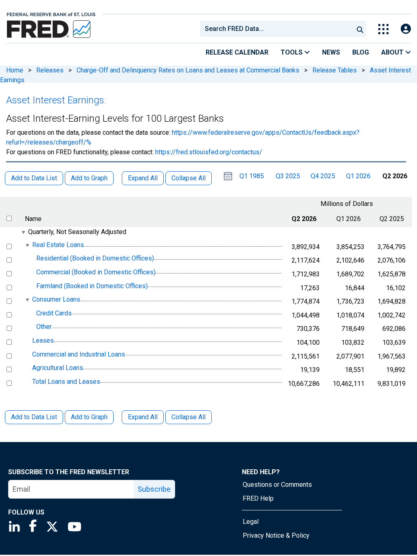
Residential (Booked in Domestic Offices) (95, 259)
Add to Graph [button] (89, 178)
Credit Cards (54, 313)
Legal (251, 521)
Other (44, 327)
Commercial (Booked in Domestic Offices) (96, 272)
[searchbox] (278, 29)
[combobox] (276, 29)
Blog (360, 52)
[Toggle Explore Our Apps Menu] (383, 29)
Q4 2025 (323, 176)
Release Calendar (237, 52)
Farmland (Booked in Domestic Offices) (92, 286)
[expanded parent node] (23, 232)
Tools (292, 52)
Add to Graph (89, 417)
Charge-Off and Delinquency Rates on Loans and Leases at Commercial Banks (188, 70)
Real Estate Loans (58, 245)
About (393, 52)
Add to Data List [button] (34, 178)
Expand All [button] (143, 178)
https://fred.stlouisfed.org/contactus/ (208, 152)
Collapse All (188, 417)
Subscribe (154, 489)
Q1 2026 (358, 176)
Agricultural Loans (57, 368)
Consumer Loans (56, 299)
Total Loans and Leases (66, 381)
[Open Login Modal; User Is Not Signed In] (406, 29)
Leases (43, 340)
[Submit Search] (360, 29)
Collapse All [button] (188, 178)
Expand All (143, 417)
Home (14, 70)
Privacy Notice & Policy (276, 535)
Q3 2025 (288, 176)
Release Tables (334, 70)
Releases (50, 70)
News (331, 52)
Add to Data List (34, 417)
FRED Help (258, 498)
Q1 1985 (251, 176)
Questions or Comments (277, 484)
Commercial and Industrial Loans (78, 354)
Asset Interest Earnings (55, 100)
